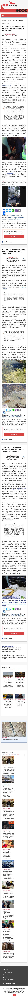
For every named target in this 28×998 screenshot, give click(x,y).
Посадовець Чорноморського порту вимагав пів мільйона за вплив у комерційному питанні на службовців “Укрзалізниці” (8, 970)
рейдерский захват (14, 219)
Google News (25, 10)
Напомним (10, 173)
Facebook (20, 10)
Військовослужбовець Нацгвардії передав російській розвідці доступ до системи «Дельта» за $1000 (9, 949)
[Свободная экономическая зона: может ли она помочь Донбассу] (8, 877)
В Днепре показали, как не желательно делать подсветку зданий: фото (20, 862)
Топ (21, 216)
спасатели (18, 795)
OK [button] (14, 995)
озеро (17, 417)
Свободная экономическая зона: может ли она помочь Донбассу (8, 883)
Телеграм (23, 10)
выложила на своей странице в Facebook (14, 489)
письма (4, 616)
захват (10, 217)
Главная (4, 20)
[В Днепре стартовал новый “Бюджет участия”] (20, 877)
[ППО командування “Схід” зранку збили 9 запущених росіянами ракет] (8, 855)
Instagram (17, 10)
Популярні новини (8, 932)
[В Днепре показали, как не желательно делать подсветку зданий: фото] (20, 855)
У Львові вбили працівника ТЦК (11, 918)
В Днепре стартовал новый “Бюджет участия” (20, 883)
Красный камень (8, 417)
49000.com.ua (6, 85)
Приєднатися (14, 236)
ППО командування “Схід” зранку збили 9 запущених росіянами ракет (8, 862)
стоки (21, 417)
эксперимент (19, 616)
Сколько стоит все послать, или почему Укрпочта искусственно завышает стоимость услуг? (14, 603)
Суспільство (11, 20)
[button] (1, 10)
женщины (5, 795)
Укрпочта (11, 616)
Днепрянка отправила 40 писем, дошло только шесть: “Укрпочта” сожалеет (13, 835)
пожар (12, 795)
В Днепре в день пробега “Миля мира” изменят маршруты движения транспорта (13, 827)
